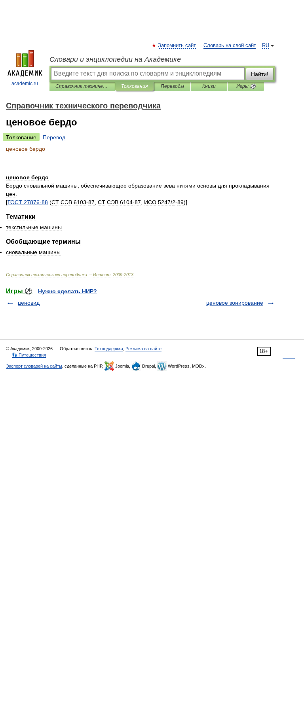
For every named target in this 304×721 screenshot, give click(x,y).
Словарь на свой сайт (229, 45)
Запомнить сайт (177, 45)
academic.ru (24, 83)
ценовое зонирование (234, 303)
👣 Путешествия (29, 355)
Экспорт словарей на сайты (34, 366)
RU (265, 45)
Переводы (172, 86)
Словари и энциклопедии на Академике (115, 59)
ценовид (29, 303)
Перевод (54, 137)
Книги (209, 86)
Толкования (134, 86)
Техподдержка (109, 348)
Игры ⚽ (246, 86)
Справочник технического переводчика (82, 86)
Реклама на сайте (143, 348)
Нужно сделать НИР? (67, 291)
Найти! (259, 74)
